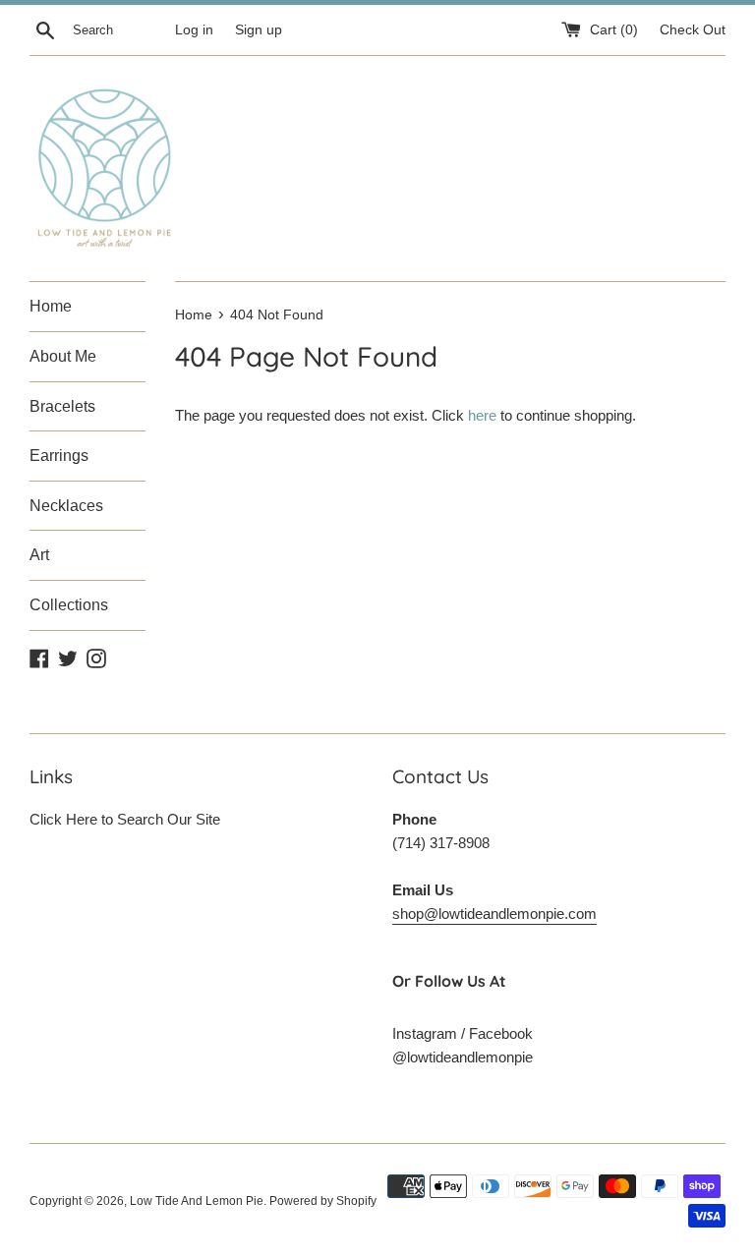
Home (50, 306)
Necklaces (66, 505)
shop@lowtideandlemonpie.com (494, 913)
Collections (68, 605)
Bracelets (62, 406)
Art (39, 554)
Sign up (258, 30)
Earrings (58, 455)
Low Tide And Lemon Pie (196, 1201)
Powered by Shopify (323, 1201)
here (482, 415)
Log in (194, 30)
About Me (62, 356)
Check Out (693, 30)
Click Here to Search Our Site (124, 819)
